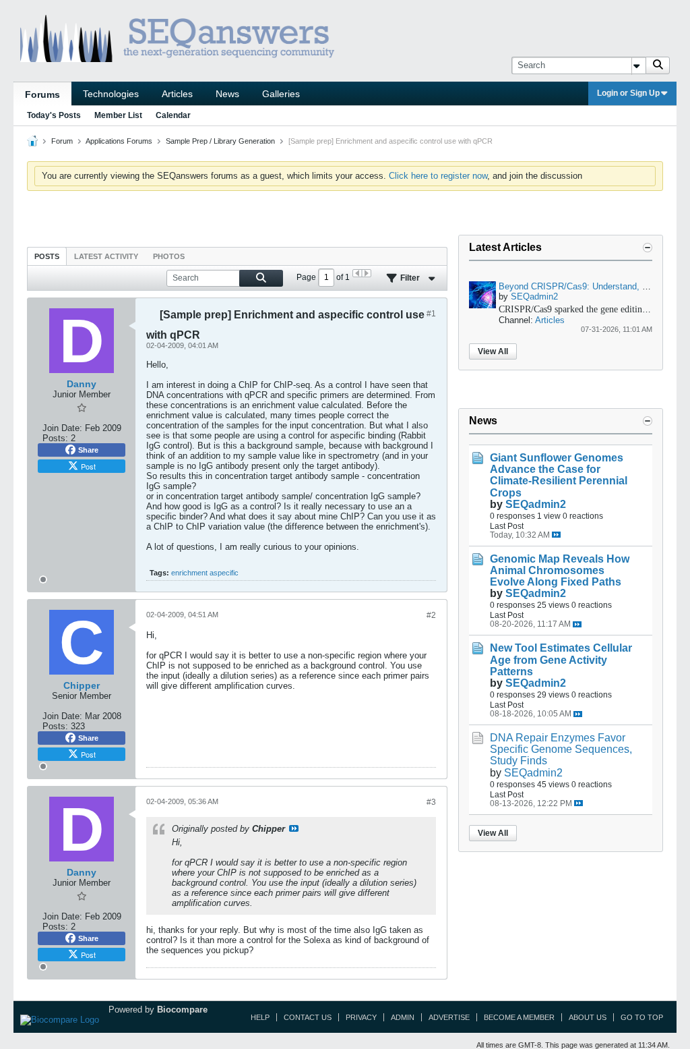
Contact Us (308, 1017)
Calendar (173, 115)
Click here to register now (438, 176)
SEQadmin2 (534, 296)
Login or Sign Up (628, 93)
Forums (42, 94)
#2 (431, 615)
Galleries (281, 93)
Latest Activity (106, 256)
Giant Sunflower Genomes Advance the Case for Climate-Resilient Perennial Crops (558, 475)
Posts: (55, 438)
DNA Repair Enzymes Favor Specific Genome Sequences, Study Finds (561, 749)
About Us (587, 1017)
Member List (118, 115)
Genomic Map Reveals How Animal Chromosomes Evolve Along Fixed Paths (559, 570)
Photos (169, 256)
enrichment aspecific (205, 573)
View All (493, 351)
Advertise (449, 1017)
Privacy (361, 1017)
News (227, 93)
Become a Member (519, 1017)
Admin (402, 1017)
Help (260, 1017)
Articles (177, 93)
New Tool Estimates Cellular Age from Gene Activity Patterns (561, 659)
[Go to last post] (556, 535)
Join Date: (62, 428)
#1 (431, 313)
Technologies (111, 93)
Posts (46, 256)
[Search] (658, 65)
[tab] (47, 256)
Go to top (642, 1017)
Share (88, 450)
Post (88, 466)
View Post (294, 828)
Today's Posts (54, 115)
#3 (431, 802)
